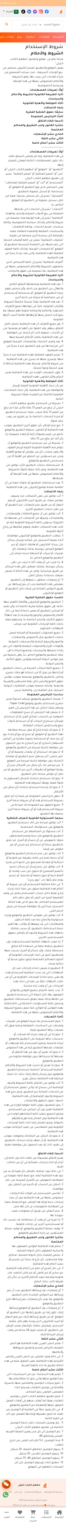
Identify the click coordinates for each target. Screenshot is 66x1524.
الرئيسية (58, 37)
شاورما (30, 37)
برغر (19, 37)
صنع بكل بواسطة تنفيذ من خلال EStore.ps (34, 1505)
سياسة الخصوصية (53, 1492)
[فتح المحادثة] (6, 1484)
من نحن (18, 1492)
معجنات (44, 37)
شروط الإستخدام (33, 1492)
